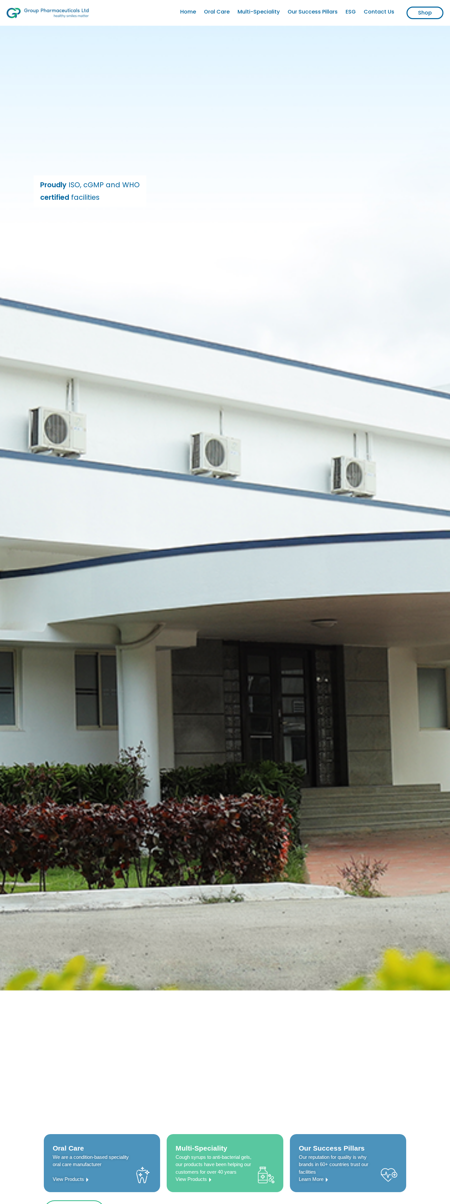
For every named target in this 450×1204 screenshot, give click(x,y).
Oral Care (217, 11)
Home (188, 11)
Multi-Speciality (259, 11)
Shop (425, 12)
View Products (68, 1179)
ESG (351, 11)
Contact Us (379, 11)
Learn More (311, 1179)
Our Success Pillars (313, 11)
